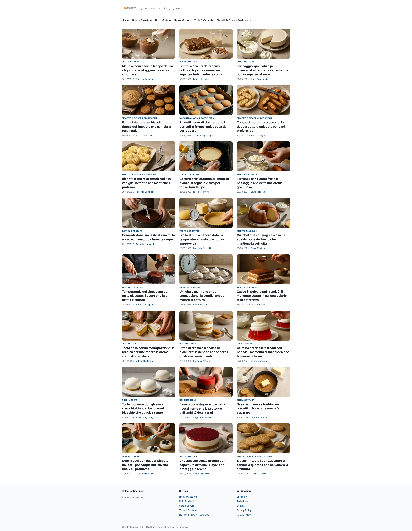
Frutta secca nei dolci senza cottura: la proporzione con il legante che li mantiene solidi (200, 70)
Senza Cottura (182, 20)
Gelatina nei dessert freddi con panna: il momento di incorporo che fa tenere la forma (263, 352)
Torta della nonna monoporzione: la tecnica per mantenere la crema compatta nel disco (148, 352)
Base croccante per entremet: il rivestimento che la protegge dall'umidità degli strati (202, 408)
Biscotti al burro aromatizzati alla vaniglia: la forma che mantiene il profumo (146, 183)
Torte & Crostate (204, 20)
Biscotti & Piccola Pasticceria (233, 20)
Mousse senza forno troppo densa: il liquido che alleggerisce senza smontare (148, 70)
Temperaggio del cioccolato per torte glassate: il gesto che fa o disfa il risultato (145, 296)
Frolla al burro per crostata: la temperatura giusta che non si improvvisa (201, 239)
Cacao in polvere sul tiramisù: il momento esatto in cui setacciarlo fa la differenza (262, 296)
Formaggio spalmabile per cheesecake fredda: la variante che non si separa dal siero (262, 70)
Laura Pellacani (258, 191)
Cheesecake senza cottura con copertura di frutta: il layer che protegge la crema (202, 465)
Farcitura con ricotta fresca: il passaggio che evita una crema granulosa (260, 183)
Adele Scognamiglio (260, 79)
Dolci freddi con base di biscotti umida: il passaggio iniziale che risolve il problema (145, 465)
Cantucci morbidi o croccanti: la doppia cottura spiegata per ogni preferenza (261, 127)
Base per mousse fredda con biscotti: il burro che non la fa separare (258, 408)
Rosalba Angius (258, 135)
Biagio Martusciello (202, 79)
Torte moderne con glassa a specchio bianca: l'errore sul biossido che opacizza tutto (143, 408)
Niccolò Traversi (144, 135)
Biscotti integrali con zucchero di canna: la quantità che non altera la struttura (262, 465)
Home (125, 20)
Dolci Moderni (163, 20)
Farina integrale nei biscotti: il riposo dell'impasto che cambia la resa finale (146, 127)
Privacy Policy (244, 510)
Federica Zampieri (145, 79)
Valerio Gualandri (144, 361)
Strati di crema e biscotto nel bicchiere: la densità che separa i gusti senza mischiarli (203, 352)
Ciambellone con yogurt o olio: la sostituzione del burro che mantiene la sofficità (261, 239)
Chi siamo (242, 496)
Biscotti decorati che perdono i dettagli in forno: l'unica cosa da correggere (202, 127)
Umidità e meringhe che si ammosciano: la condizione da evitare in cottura (201, 296)
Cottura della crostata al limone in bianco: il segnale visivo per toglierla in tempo (204, 183)
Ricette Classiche (142, 20)
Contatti (241, 505)
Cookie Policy (244, 514)
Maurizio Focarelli (202, 248)
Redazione (242, 501)
